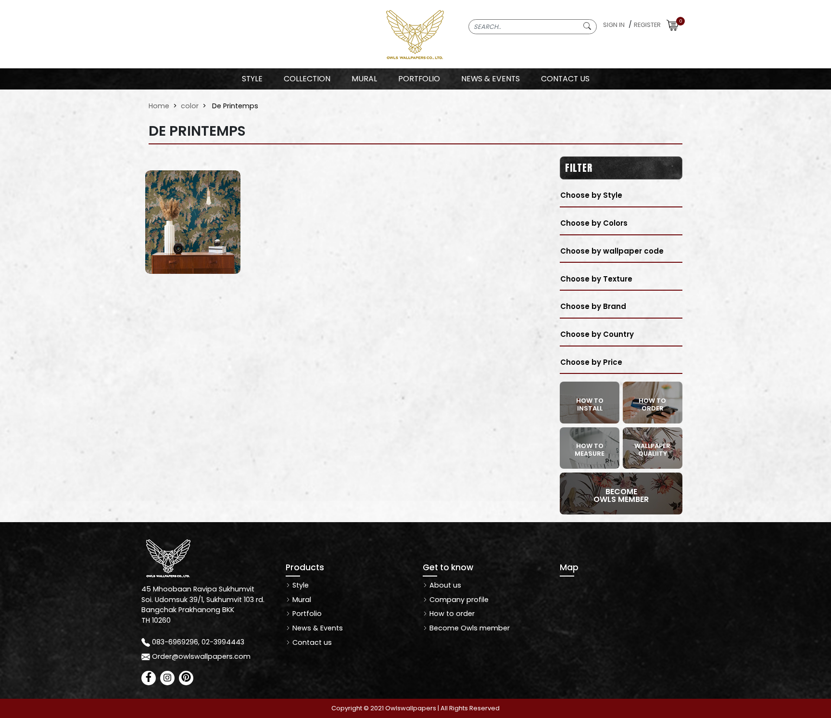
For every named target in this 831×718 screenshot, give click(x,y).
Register (647, 24)
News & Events (316, 628)
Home (159, 106)
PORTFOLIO (419, 78)
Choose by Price (591, 362)
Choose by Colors (594, 223)
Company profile (458, 599)
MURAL (364, 78)
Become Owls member (469, 628)
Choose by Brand (593, 306)
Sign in (614, 24)
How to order (451, 613)
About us (444, 585)
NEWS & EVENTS (490, 78)
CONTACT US (565, 78)
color (190, 106)
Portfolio (306, 613)
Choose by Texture (596, 279)
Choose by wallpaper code (612, 251)
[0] (673, 24)
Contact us (311, 642)
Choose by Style (591, 195)
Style (252, 78)
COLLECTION (307, 78)
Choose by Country (597, 334)
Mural (300, 599)
